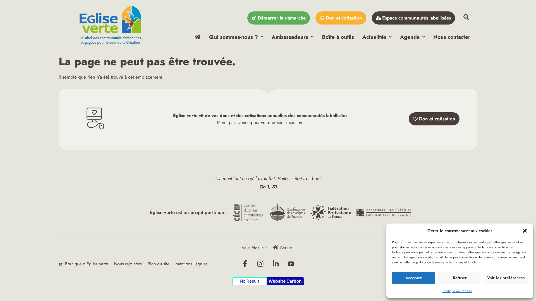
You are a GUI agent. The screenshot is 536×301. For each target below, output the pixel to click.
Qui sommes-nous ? (233, 37)
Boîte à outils (338, 37)
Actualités (374, 37)
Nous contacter (451, 37)
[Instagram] (260, 264)
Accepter (413, 278)
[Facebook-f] (245, 264)
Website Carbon (285, 281)
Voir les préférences (506, 278)
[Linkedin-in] (276, 264)
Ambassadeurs (290, 37)
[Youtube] (291, 264)
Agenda (410, 37)
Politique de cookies (457, 290)
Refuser (460, 278)
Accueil (286, 247)
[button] (525, 231)
